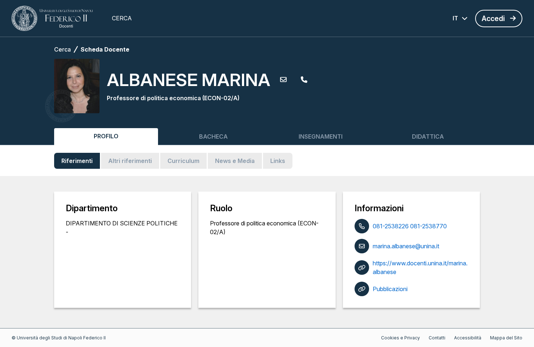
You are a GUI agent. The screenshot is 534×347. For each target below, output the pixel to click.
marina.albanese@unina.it (406, 246)
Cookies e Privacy (400, 337)
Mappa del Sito (506, 337)
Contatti (437, 337)
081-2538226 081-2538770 (410, 226)
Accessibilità (467, 337)
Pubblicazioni (390, 289)
